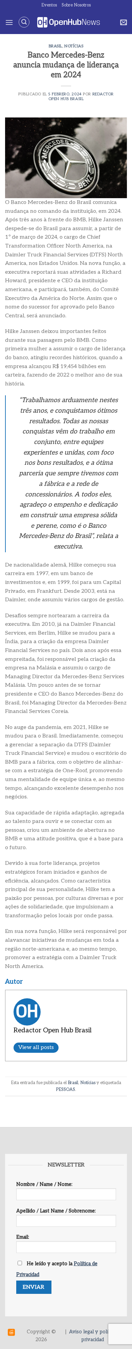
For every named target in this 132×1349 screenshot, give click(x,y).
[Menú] (9, 22)
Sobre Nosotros (76, 5)
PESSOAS (65, 1089)
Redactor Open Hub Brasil (81, 96)
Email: (22, 1237)
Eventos (49, 5)
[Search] (24, 22)
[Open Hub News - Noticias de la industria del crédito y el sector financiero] (68, 22)
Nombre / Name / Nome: (44, 1184)
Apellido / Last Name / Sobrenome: (56, 1211)
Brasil (55, 46)
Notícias (73, 46)
